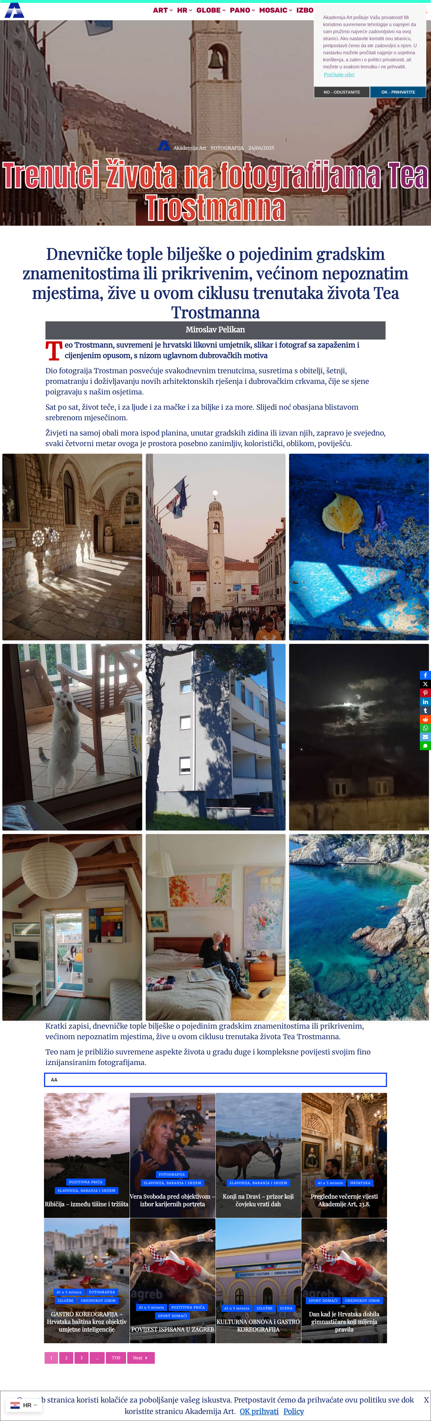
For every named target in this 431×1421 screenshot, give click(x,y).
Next (137, 1358)
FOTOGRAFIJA (227, 148)
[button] (171, 10)
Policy (294, 1411)
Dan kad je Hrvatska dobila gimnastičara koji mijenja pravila (344, 1321)
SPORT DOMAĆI (172, 1316)
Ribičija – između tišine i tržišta (86, 1204)
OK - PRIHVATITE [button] (398, 92)
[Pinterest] (425, 692)
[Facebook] (425, 675)
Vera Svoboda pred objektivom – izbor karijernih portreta (172, 1200)
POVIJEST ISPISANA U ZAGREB (172, 1329)
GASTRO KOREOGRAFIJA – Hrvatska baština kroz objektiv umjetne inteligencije (87, 1321)
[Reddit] (425, 719)
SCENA (286, 1308)
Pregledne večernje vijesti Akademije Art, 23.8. (344, 1200)
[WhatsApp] (425, 728)
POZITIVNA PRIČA (86, 1182)
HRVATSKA (360, 1183)
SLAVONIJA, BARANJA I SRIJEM (87, 1191)
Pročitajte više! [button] (339, 74)
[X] (425, 684)
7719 (116, 1358)
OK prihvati (259, 1411)
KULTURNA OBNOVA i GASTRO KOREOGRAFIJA (258, 1325)
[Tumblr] (425, 710)
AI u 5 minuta (330, 1183)
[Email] (425, 737)
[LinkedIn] (425, 701)
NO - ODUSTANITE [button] (342, 92)
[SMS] (425, 745)
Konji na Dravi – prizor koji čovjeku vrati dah (258, 1200)
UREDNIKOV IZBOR (98, 1301)
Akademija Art (190, 148)
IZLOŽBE (66, 1301)
